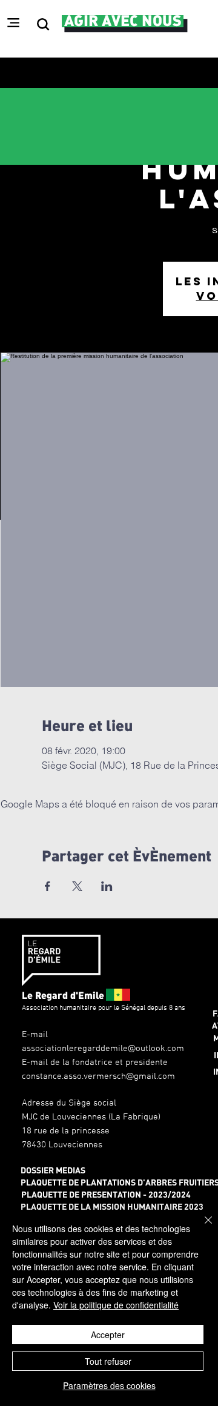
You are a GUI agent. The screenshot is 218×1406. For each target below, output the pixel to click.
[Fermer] (201, 1227)
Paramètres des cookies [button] (109, 1385)
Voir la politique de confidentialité (116, 1305)
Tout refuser (108, 1361)
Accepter (108, 1334)
